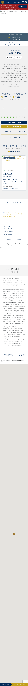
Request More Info (13, 126)
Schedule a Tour (13, 122)
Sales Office (13, 137)
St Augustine (8, 45)
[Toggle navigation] (23, 2)
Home (3, 43)
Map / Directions (15, 37)
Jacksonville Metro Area (18, 43)
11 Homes (10, 57)
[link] (14, 107)
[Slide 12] (18, 239)
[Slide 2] (9, 239)
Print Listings (15, 151)
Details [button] (22, 6)
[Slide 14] (20, 239)
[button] (25, 107)
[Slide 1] (8, 239)
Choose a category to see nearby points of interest (12, 361)
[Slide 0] (7, 239)
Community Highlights (13, 131)
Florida (8, 43)
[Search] (26, 2)
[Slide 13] (19, 239)
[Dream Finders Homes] (10, 2)
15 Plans (18, 57)
